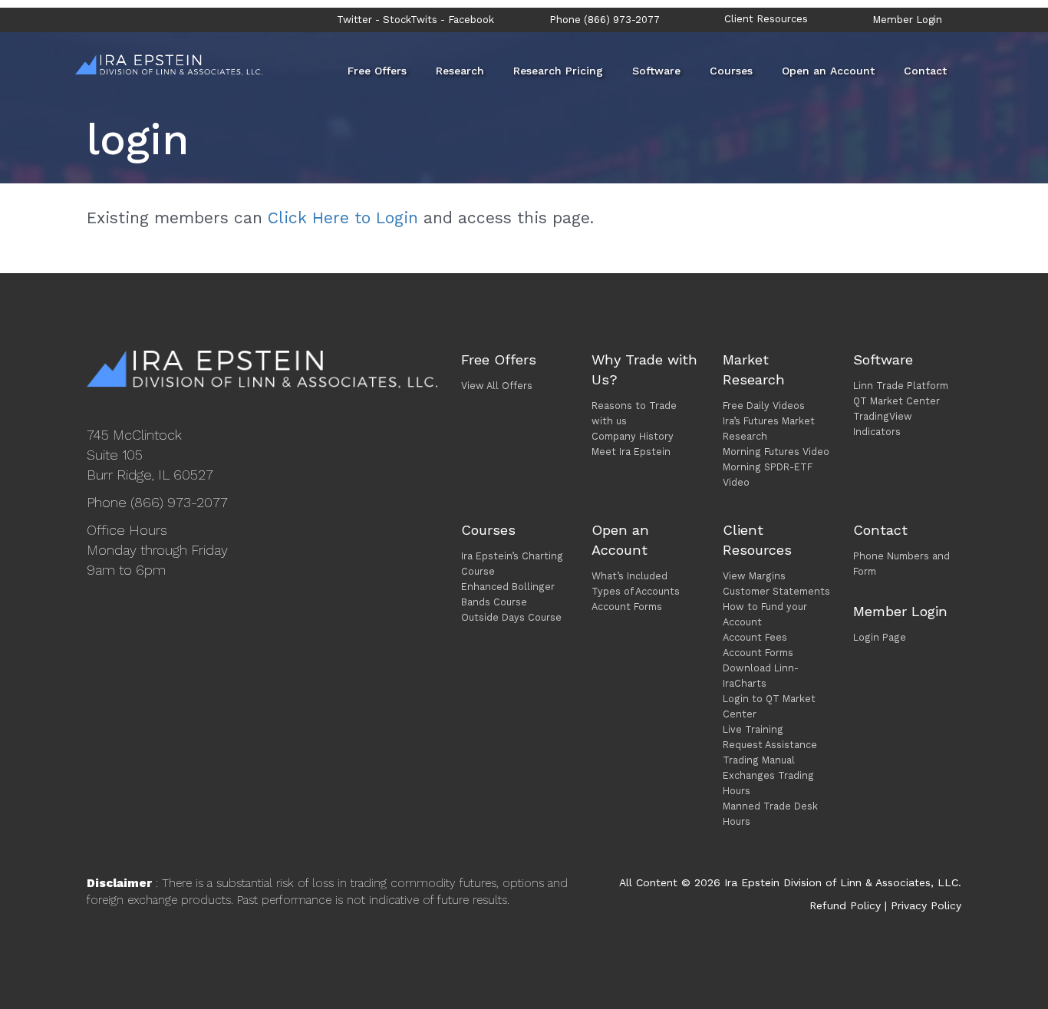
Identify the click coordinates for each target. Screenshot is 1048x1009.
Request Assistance (770, 744)
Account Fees (755, 637)
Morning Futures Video (776, 451)
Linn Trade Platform (900, 385)
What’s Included (629, 576)
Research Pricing (558, 70)
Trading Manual (759, 760)
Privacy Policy (926, 905)
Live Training (753, 729)
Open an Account (828, 70)
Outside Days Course (511, 617)
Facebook (471, 19)
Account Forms (627, 606)
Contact (925, 70)
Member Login (907, 19)
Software (656, 70)
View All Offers (496, 385)
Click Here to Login (343, 217)
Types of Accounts (636, 591)
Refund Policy (845, 905)
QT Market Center (896, 401)
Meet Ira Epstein (631, 451)
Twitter (354, 19)
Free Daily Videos (764, 405)
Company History (633, 436)
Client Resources (766, 19)
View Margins (754, 576)
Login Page (879, 637)
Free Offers (377, 70)
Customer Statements (776, 591)
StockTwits (410, 19)
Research (460, 70)
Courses (731, 70)
